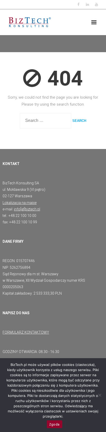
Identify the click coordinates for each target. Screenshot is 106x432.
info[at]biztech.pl (27, 209)
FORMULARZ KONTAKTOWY (26, 332)
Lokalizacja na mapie (20, 203)
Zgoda (54, 424)
